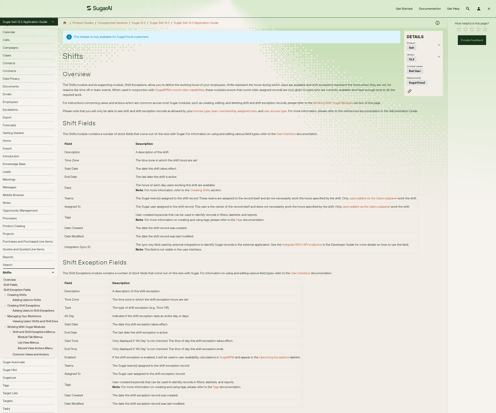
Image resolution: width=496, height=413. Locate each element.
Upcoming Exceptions (274, 357)
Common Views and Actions (31, 354)
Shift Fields (10, 285)
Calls (6, 40)
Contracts (9, 71)
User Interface (286, 134)
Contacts (9, 63)
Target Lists (10, 393)
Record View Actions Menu (35, 348)
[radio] (459, 29)
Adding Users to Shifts (27, 300)
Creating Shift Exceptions (23, 305)
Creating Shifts (17, 295)
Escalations (10, 109)
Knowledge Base (14, 164)
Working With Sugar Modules (26, 327)
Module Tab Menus (30, 337)
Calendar (9, 32)
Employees (10, 102)
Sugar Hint (10, 370)
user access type (275, 111)
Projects (8, 234)
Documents (11, 86)
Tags (6, 385)
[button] (29, 22)
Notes (7, 203)
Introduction (11, 156)
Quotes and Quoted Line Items (23, 249)
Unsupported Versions (112, 23)
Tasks (6, 408)
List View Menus (28, 342)
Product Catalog (14, 226)
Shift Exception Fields (17, 290)
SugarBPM (227, 357)
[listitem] (29, 32)
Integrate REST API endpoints (302, 244)
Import (7, 148)
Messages (9, 187)
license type (202, 111)
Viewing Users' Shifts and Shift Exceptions (39, 321)
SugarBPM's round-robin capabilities (179, 90)
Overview (9, 280)
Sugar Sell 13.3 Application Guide (196, 23)
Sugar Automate (14, 362)
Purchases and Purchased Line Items (28, 241)
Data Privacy (11, 78)
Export (7, 117)
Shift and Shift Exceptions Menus (34, 332)
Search (7, 265)
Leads (7, 172)
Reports (8, 257)
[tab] (404, 8)
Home (7, 141)
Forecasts (9, 125)
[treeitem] (29, 279)
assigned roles (247, 111)
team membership (223, 111)
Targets (8, 401)
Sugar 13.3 (139, 23)
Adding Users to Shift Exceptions (33, 310)
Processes (10, 218)
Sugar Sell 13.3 (160, 23)
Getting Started (13, 133)
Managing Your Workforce (24, 316)
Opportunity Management (20, 210)
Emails (7, 94)
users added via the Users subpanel (373, 198)
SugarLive (9, 377)
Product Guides (83, 23)
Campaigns (10, 47)
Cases (7, 55)
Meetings (9, 179)
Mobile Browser (13, 195)
